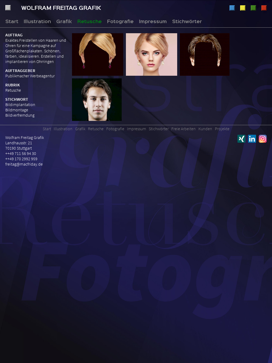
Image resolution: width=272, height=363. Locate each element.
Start (11, 21)
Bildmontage (16, 109)
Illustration (232, 8)
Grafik (242, 8)
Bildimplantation (20, 104)
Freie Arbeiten (183, 128)
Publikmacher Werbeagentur (30, 75)
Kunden (205, 128)
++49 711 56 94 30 (20, 153)
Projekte (222, 128)
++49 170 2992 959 (21, 158)
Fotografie (264, 8)
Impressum (153, 21)
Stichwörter (187, 21)
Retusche (253, 8)
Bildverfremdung (20, 115)
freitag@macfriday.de (24, 164)
